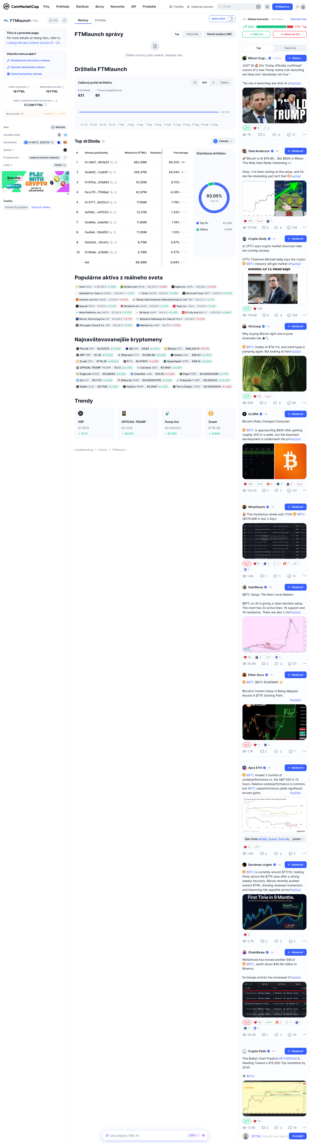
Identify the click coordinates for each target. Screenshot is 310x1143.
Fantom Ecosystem (16, 207)
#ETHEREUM (288, 1058)
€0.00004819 (204, 386)
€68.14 (189, 361)
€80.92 (193, 354)
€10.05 (154, 373)
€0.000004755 (146, 380)
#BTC (252, 788)
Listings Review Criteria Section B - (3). (34, 42)
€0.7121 (96, 380)
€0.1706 (99, 386)
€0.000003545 (205, 373)
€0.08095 (103, 373)
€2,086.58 (143, 354)
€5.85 (144, 348)
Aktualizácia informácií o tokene (30, 60)
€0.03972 (100, 348)
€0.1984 (161, 367)
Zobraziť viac (298, 19)
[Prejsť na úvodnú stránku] (21, 6)
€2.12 (106, 367)
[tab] (177, 34)
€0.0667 (147, 386)
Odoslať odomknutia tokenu (28, 67)
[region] (105, 6)
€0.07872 (143, 361)
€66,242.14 (188, 348)
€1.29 (96, 354)
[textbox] (271, 1136)
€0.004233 (205, 380)
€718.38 (99, 361)
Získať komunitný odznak (26, 73)
